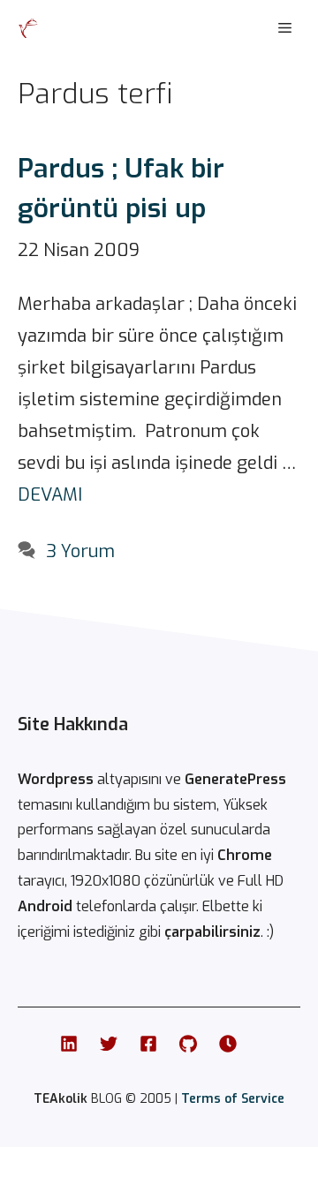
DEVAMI (50, 495)
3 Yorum (80, 551)
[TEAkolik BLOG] (28, 28)
